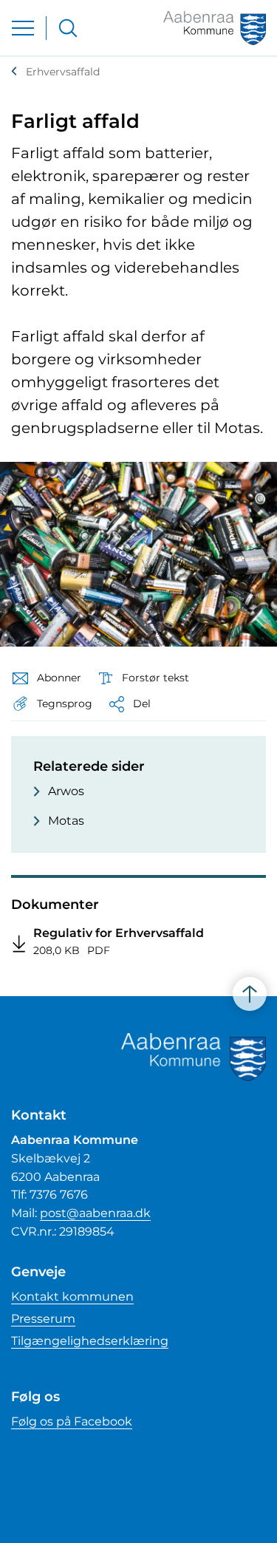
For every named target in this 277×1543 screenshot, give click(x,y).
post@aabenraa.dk (95, 1213)
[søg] (68, 28)
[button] (51, 704)
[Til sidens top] (249, 994)
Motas (66, 821)
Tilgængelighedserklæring (89, 1341)
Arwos (66, 791)
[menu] (23, 28)
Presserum (43, 1319)
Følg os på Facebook (71, 1421)
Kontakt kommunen (72, 1297)
